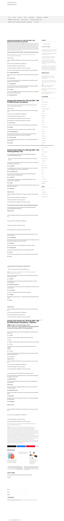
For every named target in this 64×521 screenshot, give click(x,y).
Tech (43, 176)
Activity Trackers (45, 102)
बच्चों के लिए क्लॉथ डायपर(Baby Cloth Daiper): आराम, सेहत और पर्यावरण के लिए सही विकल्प (12, 461)
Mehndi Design (44, 167)
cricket (43, 120)
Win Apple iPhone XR (14, 50)
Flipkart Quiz (44, 136)
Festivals (43, 131)
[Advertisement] (37, 8)
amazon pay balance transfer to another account (18, 44)
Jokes (43, 154)
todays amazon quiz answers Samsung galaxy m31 (21, 441)
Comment (9, 477)
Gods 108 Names (45, 147)
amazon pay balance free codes (21, 428)
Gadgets (43, 140)
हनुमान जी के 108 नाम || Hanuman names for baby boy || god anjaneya (20, 21)
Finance (43, 133)
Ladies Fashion (44, 158)
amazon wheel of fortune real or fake (26, 47)
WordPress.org (44, 196)
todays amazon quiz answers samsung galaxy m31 (23, 49)
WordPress (19, 519)
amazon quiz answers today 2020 (21, 433)
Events (43, 124)
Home (9, 17)
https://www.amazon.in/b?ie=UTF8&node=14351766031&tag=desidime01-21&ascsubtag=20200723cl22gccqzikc (23, 326)
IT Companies (44, 151)
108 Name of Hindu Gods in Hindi (36, 19)
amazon (25, 43)
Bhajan (43, 113)
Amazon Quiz (44, 104)
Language (44, 160)
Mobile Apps (46, 17)
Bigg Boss (44, 115)
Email (8, 492)
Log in (43, 189)
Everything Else (45, 127)
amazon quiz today (26, 46)
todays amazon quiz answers (18, 48)
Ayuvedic (43, 111)
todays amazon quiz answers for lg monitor (28, 48)
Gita (42, 145)
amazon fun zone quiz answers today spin (32, 43)
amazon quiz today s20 (31, 435)
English (43, 122)
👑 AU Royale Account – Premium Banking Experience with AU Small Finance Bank (48, 77)
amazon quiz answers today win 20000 (18, 46)
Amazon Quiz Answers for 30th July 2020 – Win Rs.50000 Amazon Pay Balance (31, 468)
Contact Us (20, 17)
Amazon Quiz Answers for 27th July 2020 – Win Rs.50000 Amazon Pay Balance (15, 468)
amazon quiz (27, 44)
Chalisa (43, 117)
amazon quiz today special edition (16, 47)
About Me (14, 17)
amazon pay (13, 428)
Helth (43, 149)
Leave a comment (19, 50)
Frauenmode (44, 138)
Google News (46, 46)
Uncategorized (44, 181)
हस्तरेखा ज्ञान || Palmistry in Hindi (13, 19)
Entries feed (44, 192)
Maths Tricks (44, 165)
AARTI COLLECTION (24, 19)
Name (8, 489)
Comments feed (45, 194)
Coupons (25, 17)
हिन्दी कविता (43, 183)
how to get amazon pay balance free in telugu (18, 439)
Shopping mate (39, 17)
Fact (42, 129)
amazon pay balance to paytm (14, 429)
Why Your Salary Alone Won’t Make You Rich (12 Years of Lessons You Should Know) (49, 82)
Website (8, 494)
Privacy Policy (36, 21)
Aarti (43, 99)
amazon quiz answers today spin (16, 434)
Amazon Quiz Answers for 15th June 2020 (22, 430)
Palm (43, 172)
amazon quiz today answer (32, 46)
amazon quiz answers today (31, 45)
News (43, 170)
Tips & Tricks (20, 43)
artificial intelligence (45, 108)
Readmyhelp (11, 2)
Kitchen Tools (44, 156)
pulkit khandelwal (10, 43)
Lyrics (43, 163)
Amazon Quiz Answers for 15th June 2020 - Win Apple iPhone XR (18, 45)
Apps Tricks (44, 106)
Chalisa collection (31, 17)
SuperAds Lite (9, 519)
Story (43, 174)
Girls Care (43, 142)
